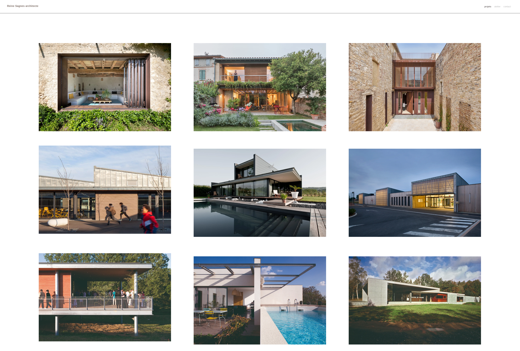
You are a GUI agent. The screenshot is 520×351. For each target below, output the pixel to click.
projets (487, 7)
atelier (497, 7)
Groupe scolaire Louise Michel (57, 213)
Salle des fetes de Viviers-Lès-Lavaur (61, 320)
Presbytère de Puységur (54, 110)
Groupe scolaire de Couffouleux (368, 216)
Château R (357, 110)
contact (507, 7)
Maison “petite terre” (207, 324)
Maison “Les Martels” (207, 216)
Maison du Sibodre (361, 324)
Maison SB (202, 110)
